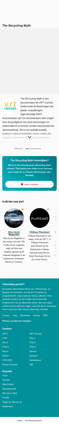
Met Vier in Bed (9, 393)
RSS (45, 315)
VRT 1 (5, 333)
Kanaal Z (33, 355)
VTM (4, 338)
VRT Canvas (35, 333)
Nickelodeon (35, 360)
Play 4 (32, 338)
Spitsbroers (7, 406)
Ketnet (5, 355)
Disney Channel (9, 364)
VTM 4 (32, 347)
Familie (5, 397)
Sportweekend (9, 388)
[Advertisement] (29, 61)
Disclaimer (25, 315)
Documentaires (34, 149)
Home (19, 420)
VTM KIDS (7, 360)
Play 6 (5, 351)
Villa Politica (8, 384)
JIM (31, 364)
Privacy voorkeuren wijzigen (16, 321)
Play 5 (5, 342)
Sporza (32, 351)
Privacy (36, 315)
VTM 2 (32, 342)
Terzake (6, 380)
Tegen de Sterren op (12, 402)
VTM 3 (5, 347)
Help (15, 315)
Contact (6, 315)
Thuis (5, 375)
